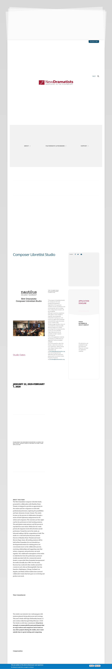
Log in (94, 76)
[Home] (56, 82)
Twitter (78, 254)
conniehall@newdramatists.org (57, 359)
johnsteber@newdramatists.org (57, 351)
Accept (91, 665)
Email (81, 254)
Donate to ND (94, 41)
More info (97, 665)
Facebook (75, 254)
